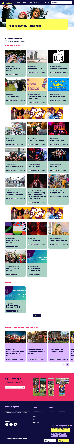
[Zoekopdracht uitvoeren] (70, 2)
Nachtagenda (62, 411)
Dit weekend (63, 433)
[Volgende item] (67, 364)
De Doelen (31, 144)
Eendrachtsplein (54, 144)
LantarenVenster (11, 246)
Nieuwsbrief (36, 2)
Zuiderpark (10, 170)
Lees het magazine (36, 427)
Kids (50, 414)
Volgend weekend (54, 435)
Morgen (58, 433)
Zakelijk (34, 419)
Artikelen (30, 2)
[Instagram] (6, 424)
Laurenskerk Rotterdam (55, 196)
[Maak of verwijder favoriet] (23, 51)
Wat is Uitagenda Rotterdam (38, 411)
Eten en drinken (62, 414)
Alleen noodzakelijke (47, 441)
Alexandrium (10, 74)
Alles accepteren (61, 441)
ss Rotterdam (53, 100)
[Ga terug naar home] (7, 3)
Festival (18, 74)
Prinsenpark (10, 100)
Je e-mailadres (9, 387)
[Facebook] (11, 424)
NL (45, 2)
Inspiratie (24, 2)
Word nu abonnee (36, 425)
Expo (14, 74)
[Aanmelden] (23, 387)
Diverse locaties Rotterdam (34, 72)
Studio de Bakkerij (32, 102)
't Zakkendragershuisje (12, 198)
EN (48, 2)
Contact (34, 416)
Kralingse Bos (31, 170)
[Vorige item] (63, 364)
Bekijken (21, 74)
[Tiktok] (15, 424)
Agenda (18, 2)
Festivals (51, 411)
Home (10, 22)
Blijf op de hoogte (36, 422)
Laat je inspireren (15, 22)
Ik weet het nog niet (62, 435)
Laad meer (36, 315)
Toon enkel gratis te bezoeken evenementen (16, 41)
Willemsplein (10, 274)
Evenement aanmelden (37, 414)
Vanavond (53, 433)
